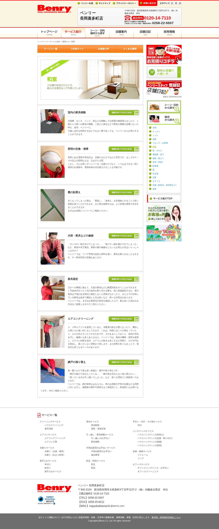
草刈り (48, 464)
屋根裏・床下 (158, 154)
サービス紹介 (55, 42)
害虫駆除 (95, 425)
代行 (140, 425)
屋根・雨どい (158, 158)
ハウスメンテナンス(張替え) (151, 434)
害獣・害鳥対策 (98, 428)
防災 (93, 464)
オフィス (156, 181)
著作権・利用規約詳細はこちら (166, 517)
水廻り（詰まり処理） (55, 455)
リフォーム (143, 455)
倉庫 (154, 189)
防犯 (93, 468)
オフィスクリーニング (148, 471)
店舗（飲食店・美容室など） (164, 185)
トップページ (42, 42)
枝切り (48, 468)
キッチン (156, 131)
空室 (154, 177)
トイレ (155, 135)
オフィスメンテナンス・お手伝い (153, 468)
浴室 (154, 139)
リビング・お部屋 (160, 143)
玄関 (154, 128)
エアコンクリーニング (55, 438)
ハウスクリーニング (54, 425)
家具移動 (95, 441)
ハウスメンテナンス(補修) (150, 441)
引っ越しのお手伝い (100, 438)
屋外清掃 (49, 428)
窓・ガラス (157, 151)
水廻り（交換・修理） (55, 451)
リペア (141, 458)
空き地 (155, 174)
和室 (154, 147)
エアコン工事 (51, 441)
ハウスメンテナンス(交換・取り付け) (155, 438)
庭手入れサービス (53, 471)
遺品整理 (95, 455)
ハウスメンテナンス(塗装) (150, 445)
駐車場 (155, 166)
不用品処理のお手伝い (101, 451)
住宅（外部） (158, 162)
